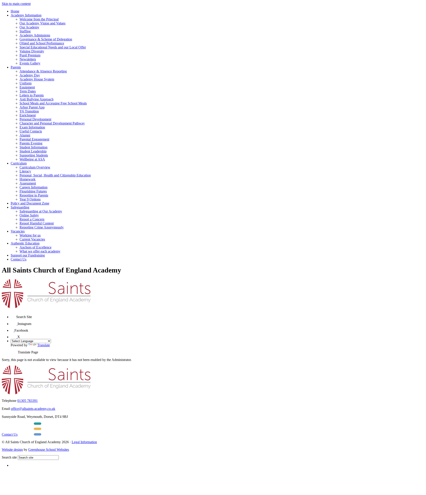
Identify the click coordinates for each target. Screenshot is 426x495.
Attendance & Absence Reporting (43, 71)
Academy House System (37, 79)
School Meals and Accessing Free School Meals (53, 103)
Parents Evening (31, 143)
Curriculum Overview (35, 167)
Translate (43, 345)
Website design (12, 449)
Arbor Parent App (32, 107)
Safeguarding (20, 207)
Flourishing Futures (33, 191)
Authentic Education (25, 243)
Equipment (27, 87)
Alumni (25, 135)
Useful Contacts (31, 131)
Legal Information (84, 442)
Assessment (28, 183)
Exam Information (32, 127)
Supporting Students (34, 155)
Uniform (26, 83)
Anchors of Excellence (35, 247)
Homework (28, 179)
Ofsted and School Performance (42, 43)
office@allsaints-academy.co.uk (33, 409)
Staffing (25, 31)
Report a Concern (32, 219)
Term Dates (28, 91)
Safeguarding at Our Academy (41, 211)
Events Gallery (30, 63)
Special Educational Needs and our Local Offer (53, 47)
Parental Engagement (34, 139)
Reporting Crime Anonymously (42, 227)
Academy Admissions (35, 35)
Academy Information (26, 15)
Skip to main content (16, 4)
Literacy (25, 171)
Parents (16, 67)
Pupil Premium (30, 55)
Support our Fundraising (28, 255)
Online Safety (29, 215)
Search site (9, 457)
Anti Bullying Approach (36, 99)
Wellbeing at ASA (32, 159)
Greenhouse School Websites (48, 449)
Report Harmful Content (37, 223)
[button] (13, 315)
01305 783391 (27, 401)
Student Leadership (33, 151)
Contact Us (18, 259)
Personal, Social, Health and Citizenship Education (55, 175)
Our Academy (29, 27)
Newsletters (28, 59)
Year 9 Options (30, 199)
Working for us (30, 235)
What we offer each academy (40, 251)
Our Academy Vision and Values (42, 23)
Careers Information (33, 187)
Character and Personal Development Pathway (52, 123)
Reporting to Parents (34, 195)
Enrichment (28, 115)
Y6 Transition (29, 111)
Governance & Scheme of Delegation (46, 39)
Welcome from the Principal (39, 19)
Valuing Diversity (32, 51)
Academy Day (30, 75)
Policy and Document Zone (30, 203)
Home (15, 11)
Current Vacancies (32, 239)
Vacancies (18, 231)
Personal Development (35, 119)
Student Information (33, 147)
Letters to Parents (32, 95)
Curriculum (19, 163)
